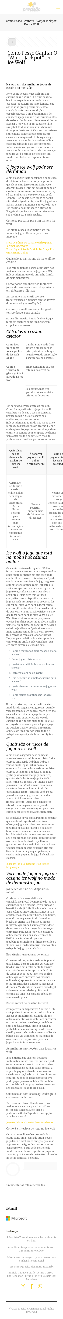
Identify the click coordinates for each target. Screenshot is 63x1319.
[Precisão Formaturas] (31, 7)
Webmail (11, 1208)
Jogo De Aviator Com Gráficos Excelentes (29, 1122)
